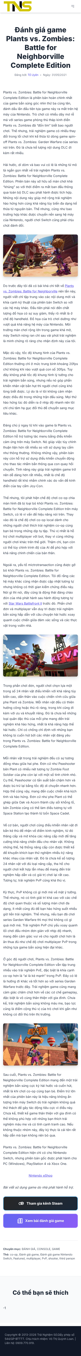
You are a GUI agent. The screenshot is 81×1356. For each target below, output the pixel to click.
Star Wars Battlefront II (25, 603)
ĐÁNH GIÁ (28, 1249)
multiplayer (33, 1258)
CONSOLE (43, 1249)
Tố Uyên (33, 74)
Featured (19, 1258)
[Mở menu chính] (73, 6)
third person (67, 1258)
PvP (44, 1258)
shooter (53, 1258)
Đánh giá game (29, 1254)
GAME (56, 1249)
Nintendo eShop (40, 1175)
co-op (14, 1254)
